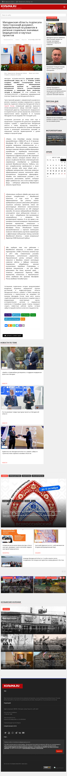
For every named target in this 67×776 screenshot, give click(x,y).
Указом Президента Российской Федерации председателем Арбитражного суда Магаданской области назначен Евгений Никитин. (56, 91)
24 (47, 173)
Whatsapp (26, 315)
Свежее (4, 476)
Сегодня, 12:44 (6, 540)
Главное (17, 39)
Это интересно (37, 476)
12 (53, 168)
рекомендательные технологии (33, 748)
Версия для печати (34, 73)
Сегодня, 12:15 (38, 540)
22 (62, 171)
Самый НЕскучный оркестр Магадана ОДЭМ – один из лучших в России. (17, 666)
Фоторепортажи (54, 131)
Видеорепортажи (7, 577)
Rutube (33, 315)
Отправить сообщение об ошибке (12, 74)
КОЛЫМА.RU (8, 6)
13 (56, 168)
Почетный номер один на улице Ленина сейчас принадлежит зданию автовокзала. (29, 628)
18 (50, 171)
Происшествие (14, 476)
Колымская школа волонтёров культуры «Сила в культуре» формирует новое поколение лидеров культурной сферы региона (17, 547)
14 (59, 168)
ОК (23, 319)
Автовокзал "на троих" (12, 626)
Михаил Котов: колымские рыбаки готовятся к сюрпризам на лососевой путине (56, 119)
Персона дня (52, 101)
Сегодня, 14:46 (6, 501)
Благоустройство (40, 577)
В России (27, 501)
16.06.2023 (4, 407)
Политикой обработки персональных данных (18, 747)
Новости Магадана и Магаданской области (11, 8)
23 (64, 171)
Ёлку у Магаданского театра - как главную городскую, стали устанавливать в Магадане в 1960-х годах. (16, 648)
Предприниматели (8, 39)
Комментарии (52, 20)
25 (50, 173)
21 (59, 171)
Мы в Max (8, 315)
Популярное (51, 17)
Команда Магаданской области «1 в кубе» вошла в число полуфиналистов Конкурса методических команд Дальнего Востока (43, 559)
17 (47, 171)
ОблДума (38, 553)
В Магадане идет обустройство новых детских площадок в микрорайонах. (47, 589)
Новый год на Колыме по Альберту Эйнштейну (46, 642)
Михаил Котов (53, 113)
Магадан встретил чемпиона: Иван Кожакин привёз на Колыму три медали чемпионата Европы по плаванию (56, 41)
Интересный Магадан (12, 319)
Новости (4, 383)
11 (50, 168)
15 (62, 168)
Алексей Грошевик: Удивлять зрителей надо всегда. (17, 662)
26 (53, 173)
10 (47, 168)
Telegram (17, 315)
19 (53, 171)
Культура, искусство (17, 501)
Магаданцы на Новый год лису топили (15, 645)
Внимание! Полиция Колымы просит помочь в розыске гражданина (56, 68)
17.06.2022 (4, 447)
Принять (59, 751)
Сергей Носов (9, 106)
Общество (24, 39)
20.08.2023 (4, 367)
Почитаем (6, 609)
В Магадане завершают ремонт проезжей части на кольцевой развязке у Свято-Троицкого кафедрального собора (56, 140)
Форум (33, 501)
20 (56, 171)
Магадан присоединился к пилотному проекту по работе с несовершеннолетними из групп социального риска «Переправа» (17, 588)
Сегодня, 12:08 (6, 565)
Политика (26, 476)
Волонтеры (6, 553)
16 (64, 168)
